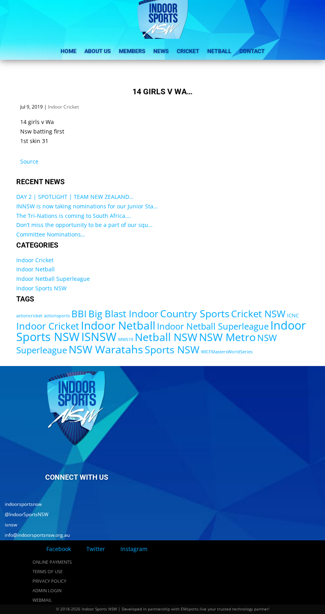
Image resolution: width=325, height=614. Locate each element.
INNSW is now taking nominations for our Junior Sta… (87, 206)
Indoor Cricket (63, 106)
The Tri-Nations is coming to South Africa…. (73, 215)
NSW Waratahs (106, 349)
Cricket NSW (258, 313)
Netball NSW (166, 337)
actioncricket (29, 315)
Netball (219, 51)
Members (132, 51)
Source (29, 161)
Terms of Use (47, 571)
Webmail (42, 600)
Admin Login (46, 590)
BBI (79, 313)
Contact (252, 51)
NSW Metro (227, 337)
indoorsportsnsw (21, 504)
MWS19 (125, 339)
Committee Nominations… (50, 234)
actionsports (57, 315)
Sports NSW (172, 349)
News (161, 51)
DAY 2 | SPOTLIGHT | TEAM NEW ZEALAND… (75, 196)
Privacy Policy (49, 581)
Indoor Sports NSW (41, 288)
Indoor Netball (35, 269)
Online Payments (52, 562)
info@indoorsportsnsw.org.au (35, 535)
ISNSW (99, 337)
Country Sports (194, 313)
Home (68, 51)
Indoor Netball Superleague (53, 278)
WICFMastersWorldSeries (226, 352)
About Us (97, 51)
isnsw (8, 524)
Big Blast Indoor (123, 313)
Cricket (188, 51)
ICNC (293, 315)
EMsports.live (193, 609)
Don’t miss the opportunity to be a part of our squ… (84, 225)
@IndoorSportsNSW (24, 514)
